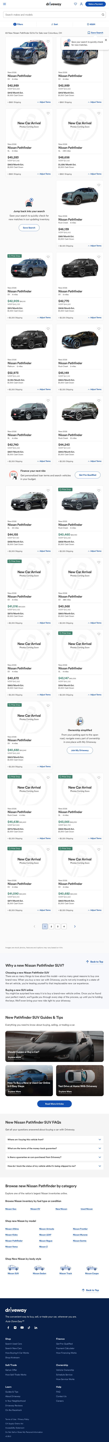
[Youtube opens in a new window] (22, 1328)
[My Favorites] (75, 4)
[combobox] (52, 14)
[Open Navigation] (4, 4)
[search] (103, 15)
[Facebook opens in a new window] (8, 1328)
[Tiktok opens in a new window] (29, 1328)
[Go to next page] (74, 926)
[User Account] (81, 4)
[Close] (106, 40)
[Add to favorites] (48, 41)
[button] (54, 1139)
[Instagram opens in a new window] (15, 1328)
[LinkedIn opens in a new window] (36, 1328)
